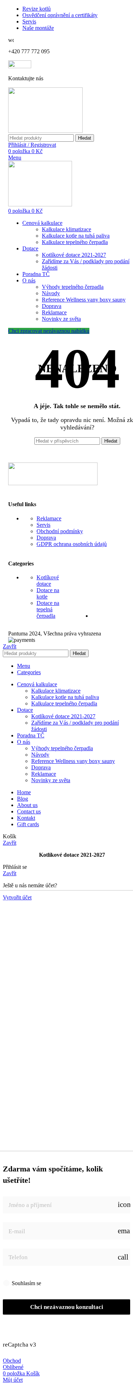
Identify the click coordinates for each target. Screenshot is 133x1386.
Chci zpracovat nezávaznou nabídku (48, 331)
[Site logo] (45, 131)
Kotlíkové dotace (48, 580)
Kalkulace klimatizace (66, 229)
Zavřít (9, 646)
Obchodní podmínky (60, 531)
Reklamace (54, 312)
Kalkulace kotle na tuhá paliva (76, 236)
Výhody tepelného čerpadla (73, 287)
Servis (43, 525)
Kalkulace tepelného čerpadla (75, 242)
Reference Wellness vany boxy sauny (84, 300)
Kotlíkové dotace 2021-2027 (74, 255)
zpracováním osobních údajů (75, 1283)
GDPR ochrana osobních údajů (72, 544)
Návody (51, 293)
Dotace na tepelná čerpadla (48, 609)
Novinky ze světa (61, 319)
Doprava (51, 306)
